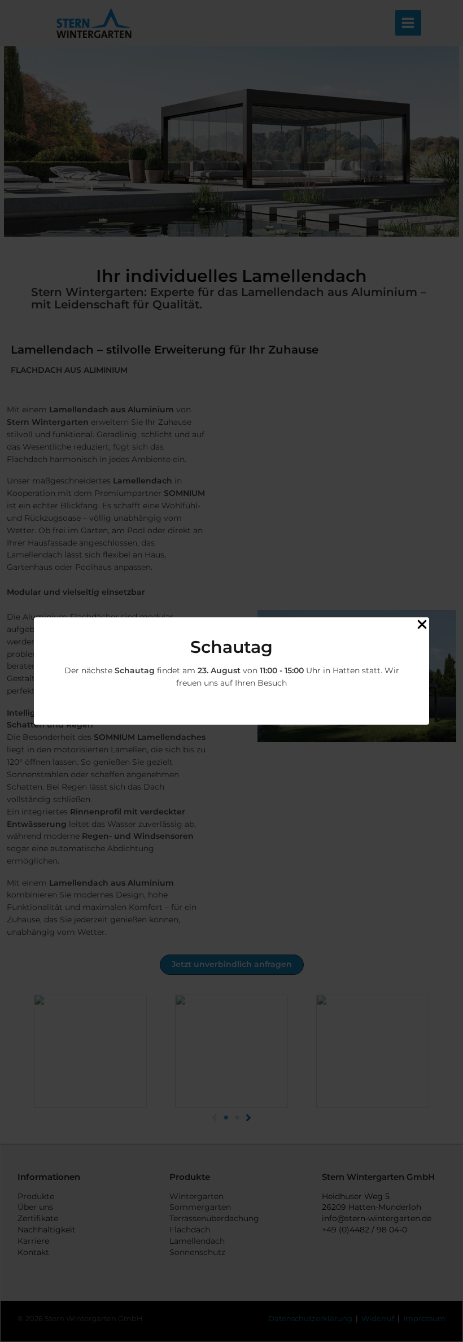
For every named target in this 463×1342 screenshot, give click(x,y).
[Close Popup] (422, 625)
